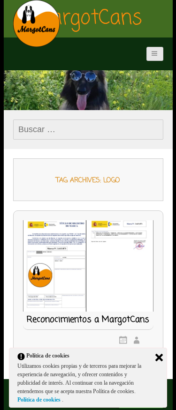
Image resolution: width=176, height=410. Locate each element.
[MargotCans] (36, 23)
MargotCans (88, 19)
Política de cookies (39, 399)
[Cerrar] (159, 357)
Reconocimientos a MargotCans (88, 320)
